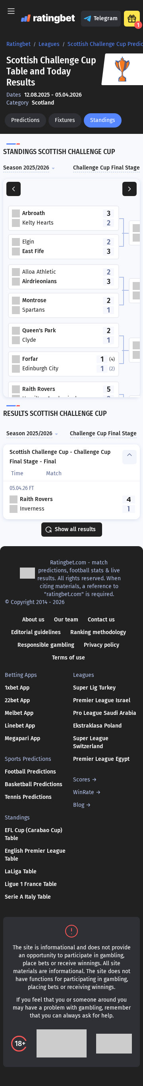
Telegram (106, 18)
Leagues (49, 44)
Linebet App (20, 725)
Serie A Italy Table (28, 897)
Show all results (75, 529)
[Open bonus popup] (132, 19)
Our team (66, 619)
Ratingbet (18, 44)
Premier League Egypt (101, 759)
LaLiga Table (21, 871)
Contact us (101, 619)
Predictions (25, 120)
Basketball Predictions (33, 784)
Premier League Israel (101, 700)
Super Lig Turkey (94, 687)
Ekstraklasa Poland (97, 725)
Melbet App (19, 713)
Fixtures (65, 120)
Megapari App (22, 738)
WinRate (83, 792)
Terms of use (68, 657)
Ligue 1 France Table (31, 884)
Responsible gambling (45, 645)
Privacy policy (101, 645)
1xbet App (17, 687)
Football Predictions (30, 771)
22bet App (17, 700)
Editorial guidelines (36, 632)
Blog (78, 805)
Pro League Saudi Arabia (104, 713)
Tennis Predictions (28, 797)
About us (33, 619)
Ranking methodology (98, 632)
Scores (81, 779)
